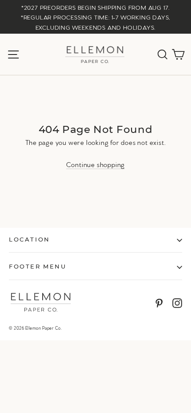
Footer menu (38, 267)
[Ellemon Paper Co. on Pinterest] (159, 302)
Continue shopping (95, 164)
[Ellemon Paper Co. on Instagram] (177, 302)
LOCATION (29, 240)
